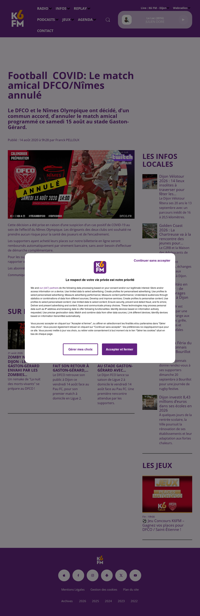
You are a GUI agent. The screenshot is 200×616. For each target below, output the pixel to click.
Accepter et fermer (119, 349)
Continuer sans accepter (152, 260)
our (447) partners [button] (49, 287)
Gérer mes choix (80, 349)
